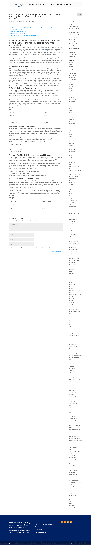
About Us (31, 4)
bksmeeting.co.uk (73, 219)
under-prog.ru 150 (73, 457)
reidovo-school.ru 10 (73, 383)
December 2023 (72, 121)
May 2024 (71, 112)
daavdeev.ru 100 (72, 247)
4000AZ (70, 193)
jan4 (70, 320)
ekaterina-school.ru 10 (74, 264)
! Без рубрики (72, 151)
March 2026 (71, 66)
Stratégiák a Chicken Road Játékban (18, 33)
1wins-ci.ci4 (71, 164)
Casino (70, 230)
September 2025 (72, 79)
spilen (70, 412)
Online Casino (72, 366)
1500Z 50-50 (72, 162)
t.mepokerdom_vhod (73, 434)
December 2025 (72, 73)
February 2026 (72, 69)
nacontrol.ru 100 (72, 344)
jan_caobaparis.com (73, 305)
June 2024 (71, 110)
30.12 (70, 189)
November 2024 (72, 101)
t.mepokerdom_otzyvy (74, 431)
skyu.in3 (70, 399)
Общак (70, 491)
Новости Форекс (73, 489)
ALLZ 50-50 (71, 202)
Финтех (70, 493)
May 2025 (71, 88)
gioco (70, 280)
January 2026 (72, 71)
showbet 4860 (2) (73, 394)
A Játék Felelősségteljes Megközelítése (19, 37)
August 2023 (72, 130)
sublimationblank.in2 (73, 418)
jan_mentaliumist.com (74, 307)
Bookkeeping (72, 221)
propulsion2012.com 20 (74, 379)
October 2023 (72, 125)
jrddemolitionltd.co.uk (74, 326)
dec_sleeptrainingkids (73, 256)
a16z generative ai (73, 198)
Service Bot (13, 21)
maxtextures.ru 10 (73, 337)
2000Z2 (70, 187)
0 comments (31, 21)
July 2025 (71, 84)
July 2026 (71, 62)
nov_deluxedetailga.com (74, 353)
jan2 (70, 315)
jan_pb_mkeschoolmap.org (75, 309)
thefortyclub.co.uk (73, 447)
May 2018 (71, 145)
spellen (70, 407)
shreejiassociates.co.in (74, 396)
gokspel (70, 282)
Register (71, 501)
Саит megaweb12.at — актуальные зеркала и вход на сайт (74, 22)
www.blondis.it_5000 (73, 474)
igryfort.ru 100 (72, 300)
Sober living (71, 405)
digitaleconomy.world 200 (75, 258)
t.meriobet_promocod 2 (74, 436)
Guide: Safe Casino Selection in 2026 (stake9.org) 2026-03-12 (74, 43)
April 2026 (71, 64)
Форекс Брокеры (73, 495)
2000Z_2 (71, 184)
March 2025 (71, 93)
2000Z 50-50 (72, 182)
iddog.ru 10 (71, 298)
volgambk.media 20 (73, 468)
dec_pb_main (72, 254)
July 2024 (71, 108)
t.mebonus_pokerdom (74, 421)
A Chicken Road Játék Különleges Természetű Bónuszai (23, 35)
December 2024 (72, 99)
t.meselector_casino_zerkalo (75, 440)
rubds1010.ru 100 (73, 386)
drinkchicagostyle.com (74, 260)
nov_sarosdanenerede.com (75, 357)
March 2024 (71, 114)
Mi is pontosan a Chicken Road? (17, 29)
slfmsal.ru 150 (72, 401)
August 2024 (72, 106)
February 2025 (72, 95)
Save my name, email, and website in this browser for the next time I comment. (30, 247)
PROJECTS (52, 4)
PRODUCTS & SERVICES (41, 4)
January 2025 (72, 97)
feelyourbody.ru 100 (73, 267)
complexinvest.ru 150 (74, 241)
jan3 (70, 318)
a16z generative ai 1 (73, 200)
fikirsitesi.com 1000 (73, 269)
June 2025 (71, 86)
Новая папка (72, 484)
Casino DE (71, 232)
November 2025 (72, 75)
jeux (70, 324)
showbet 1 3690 (72, 392)
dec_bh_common (73, 249)
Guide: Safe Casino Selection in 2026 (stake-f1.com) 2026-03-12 (74, 37)
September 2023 (72, 128)
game (70, 275)
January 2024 (72, 119)
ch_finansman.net (73, 236)
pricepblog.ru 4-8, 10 (73, 377)
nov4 (70, 359)
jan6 (70, 322)
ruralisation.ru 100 (73, 388)
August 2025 (72, 82)
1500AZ (70, 160)
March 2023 (71, 139)
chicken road (50, 50)
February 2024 (72, 117)
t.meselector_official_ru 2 (74, 442)
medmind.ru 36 (72, 340)
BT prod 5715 (72, 228)
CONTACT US (67, 4)
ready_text (71, 381)
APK (70, 204)
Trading (70, 449)
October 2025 (72, 77)
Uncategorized (72, 455)
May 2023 (71, 134)
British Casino (72, 223)
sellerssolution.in (72, 390)
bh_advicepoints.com (73, 217)
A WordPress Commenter (75, 54)
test (70, 445)
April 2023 (71, 136)
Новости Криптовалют (74, 486)
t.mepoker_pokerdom (74, 427)
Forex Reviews (72, 273)
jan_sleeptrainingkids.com (75, 311)
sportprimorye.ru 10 (73, 416)
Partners (59, 4)
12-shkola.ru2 (72, 157)
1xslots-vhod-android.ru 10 (75, 174)
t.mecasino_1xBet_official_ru (75, 423)
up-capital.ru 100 (72, 459)
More (28, 532)
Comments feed (72, 508)
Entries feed (71, 505)
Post (26, 21)
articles (70, 209)
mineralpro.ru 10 (72, 342)
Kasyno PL (71, 329)
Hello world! (73, 52)
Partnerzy (71, 372)
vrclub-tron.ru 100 (73, 470)
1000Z (70, 155)
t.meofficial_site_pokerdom (75, 425)
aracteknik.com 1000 (73, 206)
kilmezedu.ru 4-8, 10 (73, 331)
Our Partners (72, 368)
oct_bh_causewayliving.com (75, 361)
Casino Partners (72, 234)
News (70, 351)
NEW (70, 348)
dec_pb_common (73, 251)
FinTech (70, 271)
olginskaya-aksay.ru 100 (74, 364)
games (70, 278)
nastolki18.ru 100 (73, 346)
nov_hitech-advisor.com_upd (75, 355)
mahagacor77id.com (73, 333)
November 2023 (72, 123)
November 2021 (72, 143)
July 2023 (71, 132)
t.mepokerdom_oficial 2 (74, 429)
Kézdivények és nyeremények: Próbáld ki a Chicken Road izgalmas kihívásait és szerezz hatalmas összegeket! (35, 27)
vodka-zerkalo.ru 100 (73, 466)
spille (70, 414)
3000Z (70, 191)
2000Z (70, 180)
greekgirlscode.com (73, 284)
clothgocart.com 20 (73, 239)
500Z (70, 195)
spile (70, 410)
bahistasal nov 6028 (73, 211)
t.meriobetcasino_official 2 (75, 438)
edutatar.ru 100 (72, 262)
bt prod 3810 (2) (72, 226)
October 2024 (72, 104)
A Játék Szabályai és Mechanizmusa (18, 31)
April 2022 (71, 141)
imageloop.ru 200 (73, 302)
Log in (70, 503)
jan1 (70, 313)
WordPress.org (72, 510)
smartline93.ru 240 (73, 403)
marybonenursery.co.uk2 (74, 335)
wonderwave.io (72, 472)
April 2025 (71, 90)
